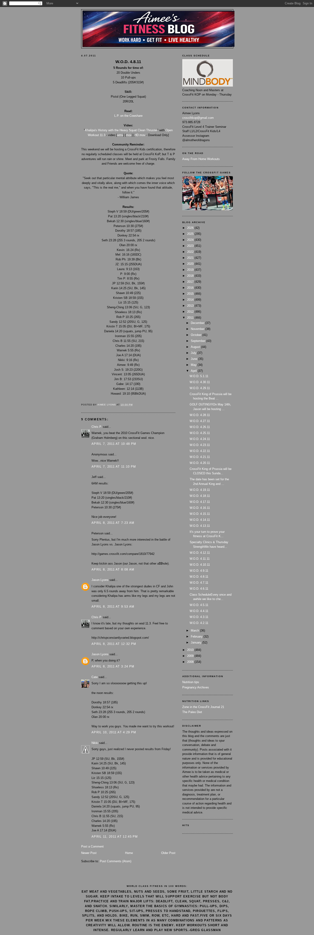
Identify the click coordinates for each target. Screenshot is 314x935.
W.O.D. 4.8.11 (199, 576)
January (196, 642)
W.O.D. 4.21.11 (200, 457)
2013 (190, 305)
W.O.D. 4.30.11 (200, 382)
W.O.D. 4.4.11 (199, 611)
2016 (190, 287)
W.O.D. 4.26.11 (200, 427)
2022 (190, 251)
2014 (190, 299)
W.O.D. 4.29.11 (200, 388)
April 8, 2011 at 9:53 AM (112, 606)
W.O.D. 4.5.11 (199, 605)
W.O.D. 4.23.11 (200, 445)
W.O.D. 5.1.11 (199, 376)
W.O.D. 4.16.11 (200, 508)
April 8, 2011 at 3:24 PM (112, 666)
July (194, 353)
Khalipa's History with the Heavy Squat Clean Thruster (121, 130)
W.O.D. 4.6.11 (199, 588)
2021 (190, 257)
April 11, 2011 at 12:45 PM (114, 836)
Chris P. (96, 426)
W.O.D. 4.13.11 (200, 525)
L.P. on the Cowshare (128, 115)
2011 (190, 317)
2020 (190, 263)
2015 (190, 293)
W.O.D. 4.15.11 (200, 514)
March (195, 630)
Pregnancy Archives (195, 687)
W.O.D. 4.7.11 (199, 582)
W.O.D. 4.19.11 (200, 490)
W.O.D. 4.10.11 (200, 564)
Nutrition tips (190, 682)
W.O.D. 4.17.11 (200, 502)
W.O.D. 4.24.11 (200, 439)
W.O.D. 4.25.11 (200, 433)
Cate (94, 677)
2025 (190, 234)
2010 (190, 650)
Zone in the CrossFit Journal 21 (203, 707)
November (198, 329)
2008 (190, 662)
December (198, 323)
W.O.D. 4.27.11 (200, 421)
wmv (120, 135)
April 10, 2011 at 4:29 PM (113, 732)
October (196, 335)
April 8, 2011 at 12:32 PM (113, 644)
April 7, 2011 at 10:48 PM (113, 444)
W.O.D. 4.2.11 (199, 623)
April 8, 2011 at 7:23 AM (112, 522)
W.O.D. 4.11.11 (200, 558)
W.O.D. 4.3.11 (199, 617)
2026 (190, 228)
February (197, 636)
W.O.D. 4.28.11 (200, 415)
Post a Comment (92, 846)
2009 (190, 656)
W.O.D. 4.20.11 (200, 463)
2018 (190, 275)
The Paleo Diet (192, 712)
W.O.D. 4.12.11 (200, 552)
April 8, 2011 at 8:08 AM (112, 569)
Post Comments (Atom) (115, 861)
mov (129, 135)
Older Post (168, 853)
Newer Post (89, 853)
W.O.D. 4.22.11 (200, 451)
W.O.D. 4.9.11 (199, 570)
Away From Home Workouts (201, 159)
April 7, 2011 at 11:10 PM (113, 466)
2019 (190, 269)
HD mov (139, 135)
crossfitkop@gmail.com (198, 117)
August (196, 347)
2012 (190, 311)
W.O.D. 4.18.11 (200, 496)
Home (129, 853)
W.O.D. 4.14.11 (200, 519)
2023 (190, 246)
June (194, 359)
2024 (190, 240)
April (194, 371)
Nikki (94, 743)
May (194, 365)
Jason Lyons (99, 580)
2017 (190, 281)
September (198, 341)
